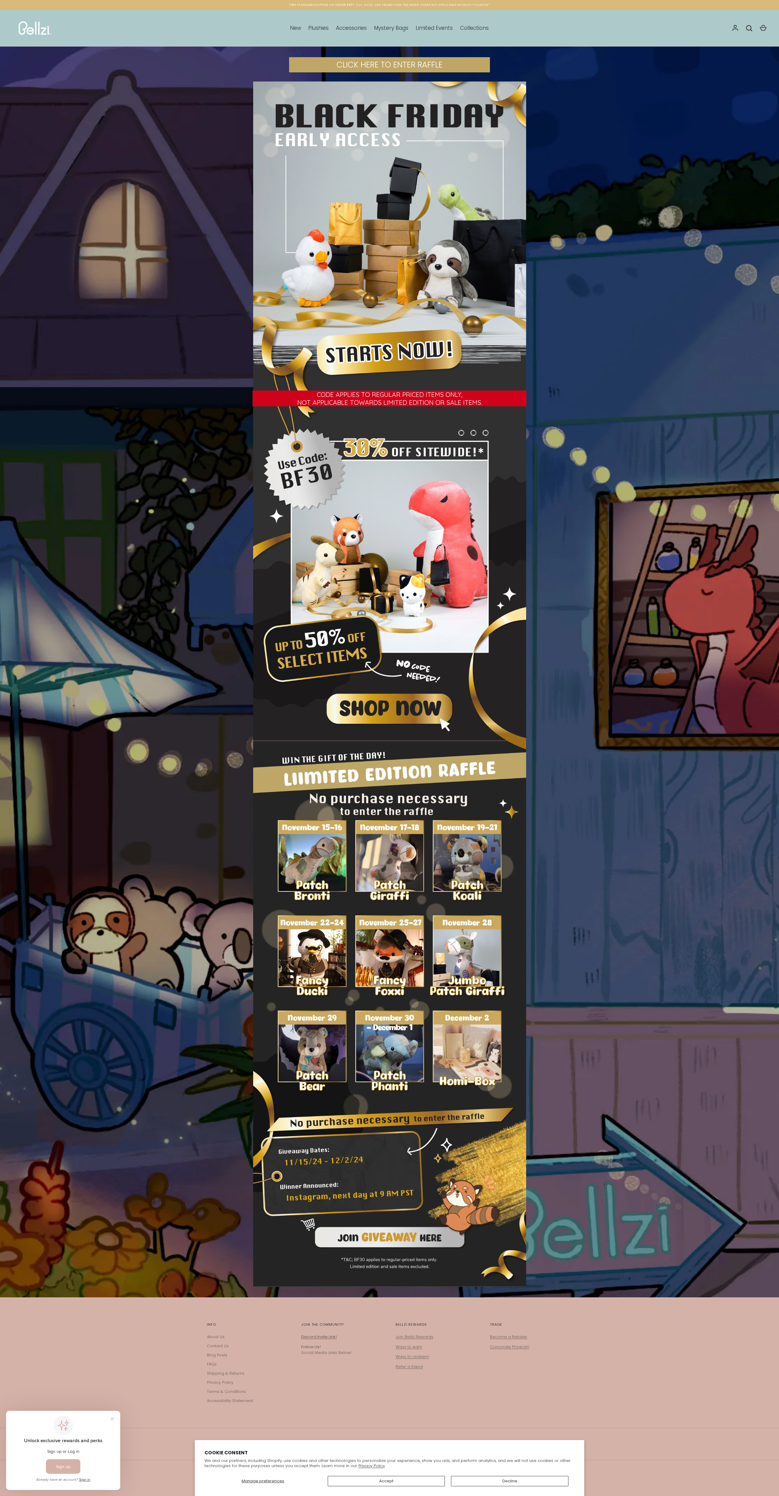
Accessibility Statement (230, 1401)
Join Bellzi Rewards (414, 1337)
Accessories (351, 28)
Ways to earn (409, 1347)
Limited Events (434, 28)
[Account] (735, 28)
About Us (216, 1337)
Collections (474, 28)
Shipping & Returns (225, 1373)
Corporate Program (509, 1347)
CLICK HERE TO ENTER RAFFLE (389, 64)
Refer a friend (409, 1366)
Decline (509, 1481)
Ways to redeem (412, 1356)
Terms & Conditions (226, 1391)
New (295, 28)
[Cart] (763, 28)
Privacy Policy (371, 1466)
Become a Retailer (508, 1337)
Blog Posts (217, 1355)
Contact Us (218, 1346)
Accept (386, 1481)
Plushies (318, 28)
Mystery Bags (391, 28)
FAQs (212, 1364)
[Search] (749, 28)
